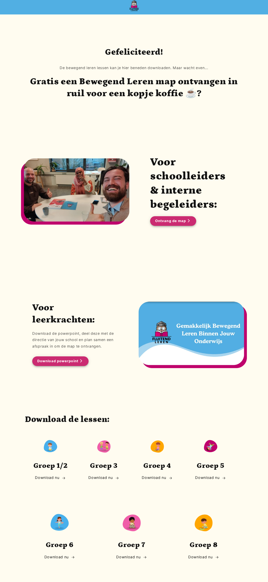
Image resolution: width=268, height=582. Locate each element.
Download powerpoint (57, 361)
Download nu (47, 477)
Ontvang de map (170, 221)
